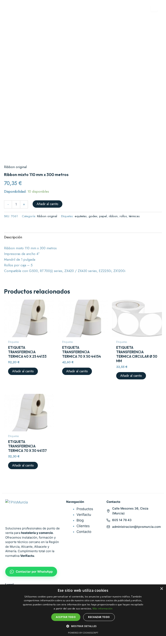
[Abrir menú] (154, 8)
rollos (123, 216)
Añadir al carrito (47, 204)
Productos (85, 509)
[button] (83, 626)
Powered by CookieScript (83, 632)
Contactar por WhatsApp (34, 571)
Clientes (83, 526)
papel (103, 216)
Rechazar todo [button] (99, 617)
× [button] (161, 588)
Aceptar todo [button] (66, 617)
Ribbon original (15, 166)
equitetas (81, 216)
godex (93, 216)
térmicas (134, 216)
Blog (80, 520)
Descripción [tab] (13, 237)
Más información (103, 608)
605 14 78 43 (122, 520)
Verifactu (84, 515)
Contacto (84, 532)
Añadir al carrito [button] (23, 371)
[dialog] (83, 610)
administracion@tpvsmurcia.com (136, 527)
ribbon (113, 216)
